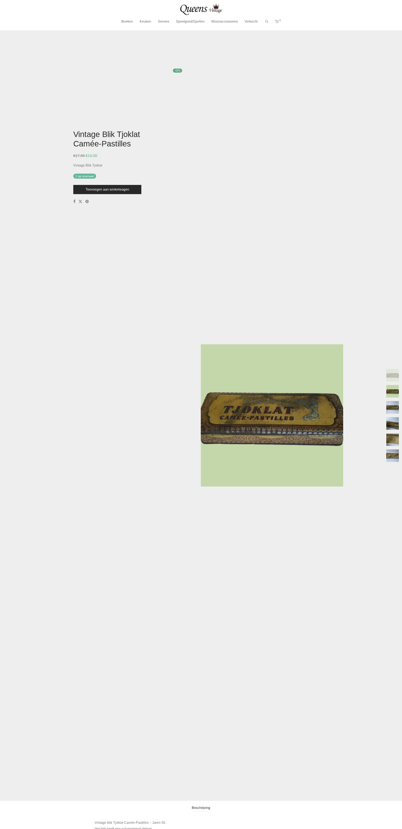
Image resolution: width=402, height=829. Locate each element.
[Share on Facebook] (74, 202)
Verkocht (251, 21)
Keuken (145, 21)
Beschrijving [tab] (201, 808)
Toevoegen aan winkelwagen (107, 189)
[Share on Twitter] (80, 202)
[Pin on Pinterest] (87, 202)
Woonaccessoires (224, 21)
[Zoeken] (267, 21)
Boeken (127, 21)
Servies (163, 21)
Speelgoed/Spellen (190, 21)
